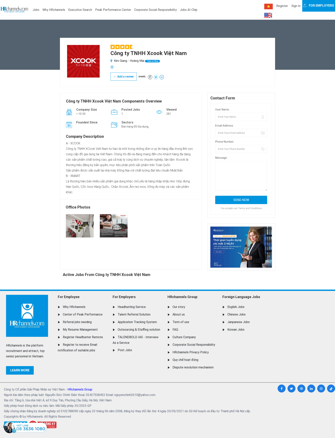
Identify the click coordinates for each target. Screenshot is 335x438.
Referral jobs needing (77, 322)
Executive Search (80, 10)
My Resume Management (80, 329)
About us (179, 314)
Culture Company (184, 337)
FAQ (175, 329)
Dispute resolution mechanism (193, 367)
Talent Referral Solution (134, 314)
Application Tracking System (137, 322)
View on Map (152, 61)
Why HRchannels (53, 10)
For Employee (68, 297)
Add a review (125, 76)
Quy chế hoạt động (185, 360)
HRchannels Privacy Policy (191, 352)
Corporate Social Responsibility (155, 10)
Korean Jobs (235, 329)
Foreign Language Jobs (241, 297)
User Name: (222, 109)
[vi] (268, 6)
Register (282, 6)
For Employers (124, 297)
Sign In (295, 6)
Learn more (19, 370)
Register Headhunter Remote (83, 337)
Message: (221, 157)
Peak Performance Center (113, 10)
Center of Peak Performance (83, 314)
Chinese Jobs (236, 314)
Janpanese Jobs (238, 322)
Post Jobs (125, 350)
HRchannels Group (182, 297)
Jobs (36, 10)
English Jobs (235, 307)
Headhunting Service (132, 307)
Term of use (181, 322)
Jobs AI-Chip (188, 10)
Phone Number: (224, 141)
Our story (179, 307)
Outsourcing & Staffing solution (139, 329)
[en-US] (268, 15)
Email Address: (224, 125)
